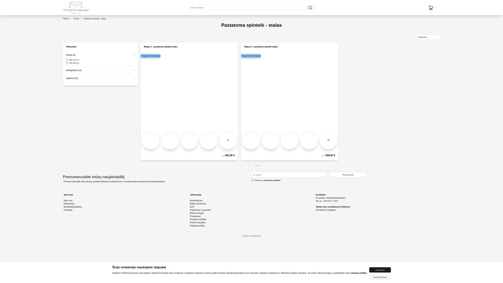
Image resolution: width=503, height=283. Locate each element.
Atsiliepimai (69, 204)
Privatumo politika (198, 219)
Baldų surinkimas (198, 204)
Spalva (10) (72, 78)
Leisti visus (380, 270)
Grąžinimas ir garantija (200, 210)
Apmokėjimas (196, 200)
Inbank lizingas (197, 213)
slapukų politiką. (359, 273)
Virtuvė (76, 19)
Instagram (331, 210)
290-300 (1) (74, 63)
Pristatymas (195, 216)
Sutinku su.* (268, 180)
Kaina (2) (71, 55)
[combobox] (428, 37)
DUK (192, 207)
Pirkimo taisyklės (198, 222)
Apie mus (68, 200)
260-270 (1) (74, 60)
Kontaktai (68, 210)
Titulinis (66, 19)
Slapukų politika (197, 226)
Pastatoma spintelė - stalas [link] (95, 19)
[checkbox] (67, 60)
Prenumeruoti (348, 175)
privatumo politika (272, 180)
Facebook (320, 210)
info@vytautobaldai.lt (336, 198)
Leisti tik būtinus (380, 277)
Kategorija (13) (73, 70)
